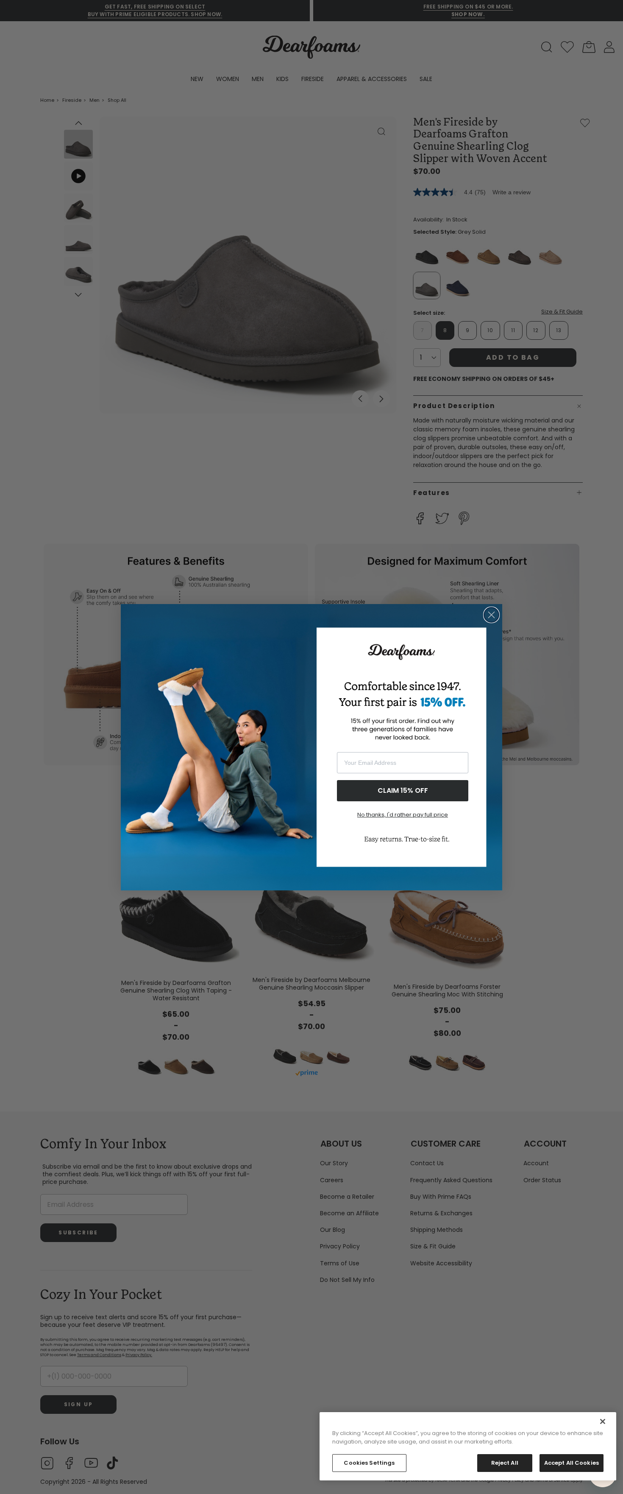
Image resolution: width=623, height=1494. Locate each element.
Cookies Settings (369, 1463)
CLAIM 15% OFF (403, 790)
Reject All (504, 1463)
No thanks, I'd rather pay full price (402, 815)
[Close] (602, 1421)
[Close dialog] (491, 614)
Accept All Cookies (571, 1463)
